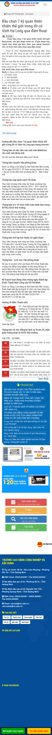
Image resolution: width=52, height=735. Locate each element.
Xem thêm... (44, 378)
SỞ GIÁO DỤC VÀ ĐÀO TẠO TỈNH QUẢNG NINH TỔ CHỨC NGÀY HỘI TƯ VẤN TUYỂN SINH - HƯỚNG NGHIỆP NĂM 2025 (24, 392)
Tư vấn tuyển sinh (39, 730)
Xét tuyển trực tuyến (13, 730)
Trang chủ (10, 13)
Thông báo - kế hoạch (24, 13)
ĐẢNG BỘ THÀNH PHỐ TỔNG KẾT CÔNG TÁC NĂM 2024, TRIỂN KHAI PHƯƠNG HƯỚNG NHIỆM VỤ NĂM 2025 (24, 401)
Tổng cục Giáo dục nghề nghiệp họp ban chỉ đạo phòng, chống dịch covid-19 (24, 440)
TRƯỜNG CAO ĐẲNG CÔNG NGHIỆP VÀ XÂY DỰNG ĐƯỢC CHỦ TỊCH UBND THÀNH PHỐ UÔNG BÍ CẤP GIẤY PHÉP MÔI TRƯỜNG (23, 415)
